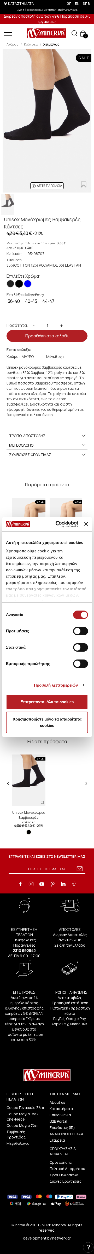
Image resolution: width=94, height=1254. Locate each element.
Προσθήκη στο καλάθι (47, 336)
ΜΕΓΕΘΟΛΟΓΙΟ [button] (21, 445)
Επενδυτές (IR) (62, 1127)
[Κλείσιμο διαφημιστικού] (86, 524)
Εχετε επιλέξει (19, 349)
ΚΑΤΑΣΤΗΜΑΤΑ (21, 3)
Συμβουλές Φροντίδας (16, 1134)
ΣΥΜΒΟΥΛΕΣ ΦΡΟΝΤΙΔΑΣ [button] (30, 454)
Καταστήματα (61, 1108)
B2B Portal (58, 1121)
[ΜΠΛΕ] (28, 284)
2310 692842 (24, 950)
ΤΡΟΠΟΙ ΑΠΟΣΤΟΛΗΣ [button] (27, 435)
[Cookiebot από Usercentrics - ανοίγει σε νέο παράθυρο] (58, 524)
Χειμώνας (51, 44)
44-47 (48, 301)
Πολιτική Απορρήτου (67, 1168)
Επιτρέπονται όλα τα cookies (47, 702)
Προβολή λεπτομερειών (56, 685)
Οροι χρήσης (61, 1162)
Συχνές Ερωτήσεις (65, 1181)
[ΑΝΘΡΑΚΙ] (10, 284)
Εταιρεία (57, 1140)
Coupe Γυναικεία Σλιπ (25, 1107)
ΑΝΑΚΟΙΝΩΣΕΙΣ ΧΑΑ (66, 1133)
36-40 (14, 301)
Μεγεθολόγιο (18, 1143)
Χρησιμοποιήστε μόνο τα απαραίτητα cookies (47, 722)
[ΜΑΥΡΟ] (19, 284)
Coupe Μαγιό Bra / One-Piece (22, 1116)
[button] (47, 185)
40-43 (31, 301)
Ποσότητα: (17, 325)
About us (57, 1102)
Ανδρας (13, 44)
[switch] (80, 631)
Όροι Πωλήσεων (64, 1174)
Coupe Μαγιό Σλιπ (23, 1125)
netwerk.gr (61, 1238)
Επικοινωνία (60, 1114)
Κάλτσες (31, 44)
